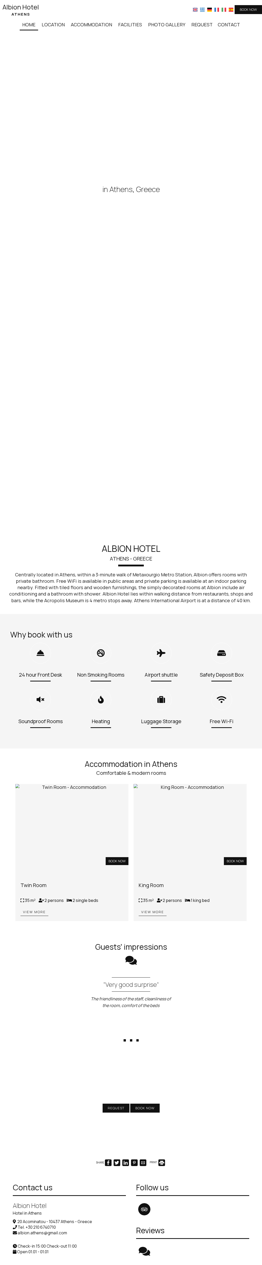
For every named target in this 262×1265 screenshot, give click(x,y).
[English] (195, 9)
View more (34, 912)
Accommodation (91, 24)
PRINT (154, 1174)
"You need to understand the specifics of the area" (130, 987)
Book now (248, 9)
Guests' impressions (131, 947)
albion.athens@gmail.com (42, 1244)
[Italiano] (223, 9)
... (131, 1043)
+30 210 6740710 (41, 1239)
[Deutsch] (209, 9)
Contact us (32, 1199)
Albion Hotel (21, 10)
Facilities (130, 24)
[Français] (216, 9)
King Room (151, 885)
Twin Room (33, 885)
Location (53, 24)
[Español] (231, 9)
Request (202, 24)
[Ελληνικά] (202, 9)
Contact (229, 24)
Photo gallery (166, 24)
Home (29, 24)
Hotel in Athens (27, 1225)
